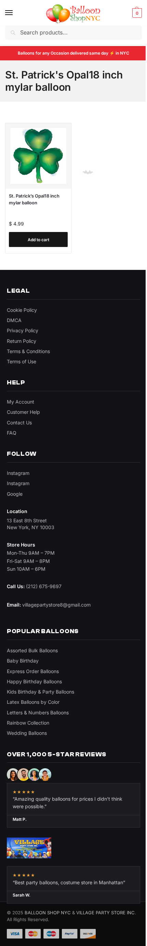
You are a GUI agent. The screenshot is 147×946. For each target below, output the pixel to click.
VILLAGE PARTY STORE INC (105, 912)
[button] (136, 13)
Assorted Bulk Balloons (32, 650)
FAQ (11, 433)
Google (15, 494)
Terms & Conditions (28, 351)
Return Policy (21, 341)
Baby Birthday (23, 661)
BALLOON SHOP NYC (48, 912)
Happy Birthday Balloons (34, 681)
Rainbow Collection (28, 723)
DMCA (14, 320)
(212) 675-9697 (44, 586)
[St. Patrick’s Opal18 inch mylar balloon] (38, 156)
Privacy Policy (22, 330)
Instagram (18, 473)
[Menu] (15, 13)
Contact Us (19, 422)
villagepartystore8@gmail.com (56, 605)
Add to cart (38, 239)
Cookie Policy (22, 310)
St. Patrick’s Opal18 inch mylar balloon (34, 199)
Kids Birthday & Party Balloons (40, 692)
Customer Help (23, 412)
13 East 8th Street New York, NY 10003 (30, 524)
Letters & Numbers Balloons (38, 712)
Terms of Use (21, 361)
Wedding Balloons (27, 733)
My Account (20, 402)
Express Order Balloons (33, 671)
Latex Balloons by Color (33, 702)
